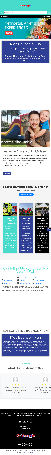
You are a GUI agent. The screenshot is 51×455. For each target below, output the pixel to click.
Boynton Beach (7, 283)
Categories (13, 413)
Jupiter (36, 277)
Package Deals (20, 415)
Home (2, 413)
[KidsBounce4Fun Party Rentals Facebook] (19, 444)
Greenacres (38, 283)
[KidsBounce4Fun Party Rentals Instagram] (30, 444)
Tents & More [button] (11, 415)
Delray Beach (23, 277)
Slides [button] (29, 413)
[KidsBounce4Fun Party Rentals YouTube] (23, 444)
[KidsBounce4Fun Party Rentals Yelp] (27, 444)
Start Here (7, 173)
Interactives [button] (36, 413)
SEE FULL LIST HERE (26, 194)
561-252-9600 (46, 16)
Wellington (22, 280)
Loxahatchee (7, 277)
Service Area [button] (39, 415)
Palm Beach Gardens (25, 283)
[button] (1, 27)
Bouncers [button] (23, 413)
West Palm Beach (8, 280)
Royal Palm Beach (39, 280)
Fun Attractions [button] (45, 413)
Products (7, 413)
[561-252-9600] (49, 13)
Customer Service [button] (29, 415)
